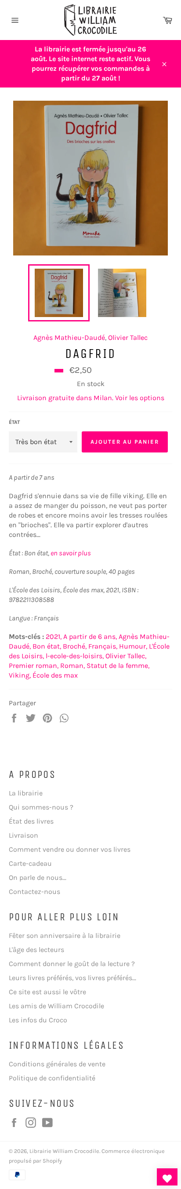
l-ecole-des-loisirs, (75, 656)
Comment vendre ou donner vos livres (69, 849)
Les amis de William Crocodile (56, 1006)
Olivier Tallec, (125, 656)
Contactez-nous (34, 891)
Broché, (75, 646)
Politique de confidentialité (52, 1078)
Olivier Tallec (128, 337)
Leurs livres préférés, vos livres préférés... (72, 978)
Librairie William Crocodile (64, 1151)
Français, (102, 646)
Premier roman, (33, 665)
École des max (55, 675)
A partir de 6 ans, (90, 636)
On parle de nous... (37, 877)
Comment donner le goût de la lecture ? (72, 963)
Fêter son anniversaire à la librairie (64, 935)
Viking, (20, 675)
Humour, (133, 646)
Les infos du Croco (38, 1020)
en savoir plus (71, 553)
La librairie (26, 793)
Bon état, (47, 646)
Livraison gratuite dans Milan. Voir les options (90, 398)
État (14, 422)
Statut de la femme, (118, 665)
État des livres (31, 821)
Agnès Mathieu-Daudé (69, 337)
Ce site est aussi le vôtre (47, 992)
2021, (54, 636)
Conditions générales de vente (57, 1064)
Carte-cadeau (30, 863)
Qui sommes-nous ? (41, 807)
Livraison (23, 835)
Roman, (72, 665)
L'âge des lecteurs (36, 949)
